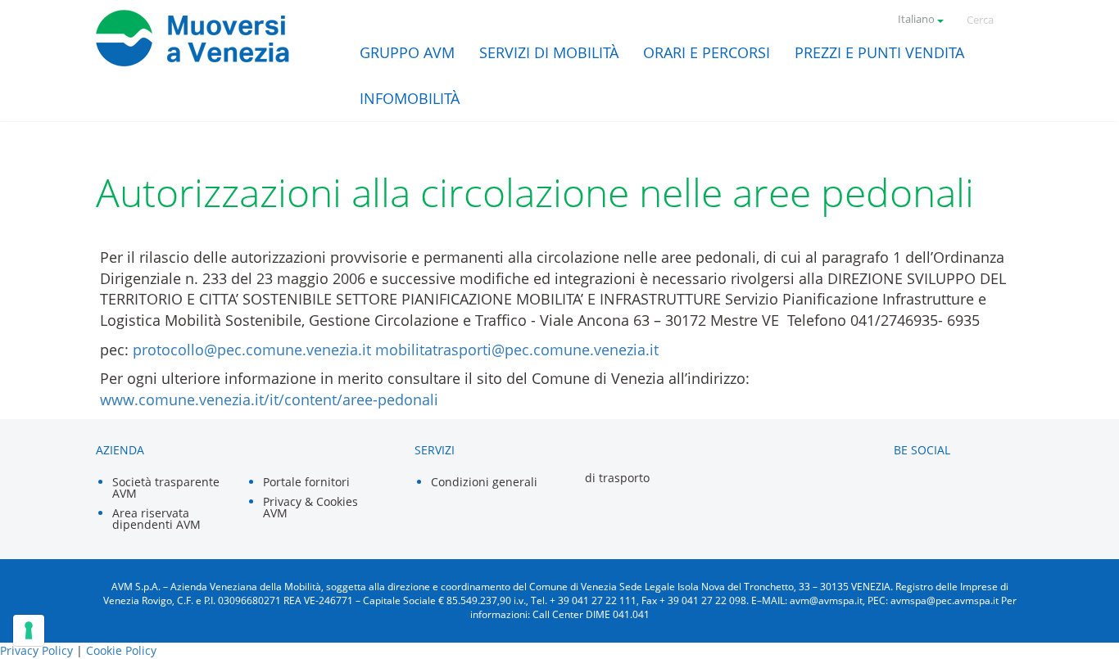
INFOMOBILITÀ (410, 98)
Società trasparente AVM (166, 487)
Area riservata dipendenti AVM (156, 518)
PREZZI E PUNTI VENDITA (879, 52)
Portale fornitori (306, 482)
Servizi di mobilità (548, 52)
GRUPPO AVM (407, 52)
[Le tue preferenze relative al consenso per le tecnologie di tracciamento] (28, 630)
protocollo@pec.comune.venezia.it (252, 349)
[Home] (194, 38)
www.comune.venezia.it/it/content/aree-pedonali (269, 399)
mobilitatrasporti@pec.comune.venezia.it (517, 349)
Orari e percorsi (706, 52)
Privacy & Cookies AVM (310, 507)
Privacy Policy (36, 650)
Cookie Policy (121, 650)
